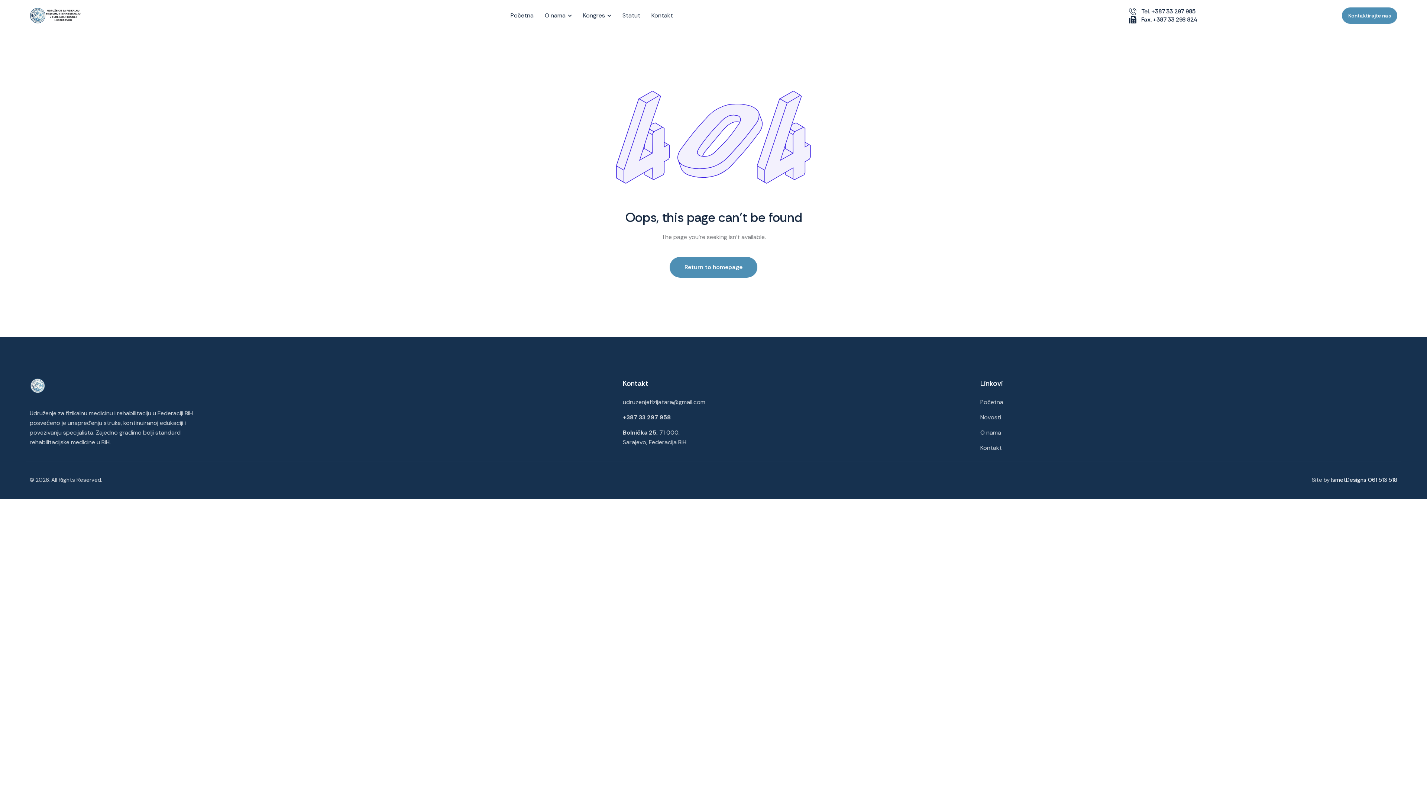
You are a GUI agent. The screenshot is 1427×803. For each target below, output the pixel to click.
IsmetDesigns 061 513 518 (1364, 480)
